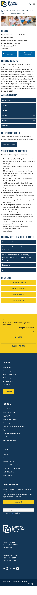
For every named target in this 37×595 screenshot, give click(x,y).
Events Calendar (18, 294)
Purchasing (6, 423)
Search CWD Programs (18, 288)
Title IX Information (9, 437)
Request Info (18, 502)
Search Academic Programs (18, 282)
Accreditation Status (9, 242)
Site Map (30, 584)
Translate (17, 513)
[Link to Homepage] (15, 4)
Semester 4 (6, 120)
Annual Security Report (10, 412)
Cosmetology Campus (10, 371)
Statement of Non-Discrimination (13, 426)
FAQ (3, 270)
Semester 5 (6, 126)
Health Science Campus (10, 374)
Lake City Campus (8, 385)
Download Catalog (19, 300)
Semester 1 (6, 105)
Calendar (5, 454)
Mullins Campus (7, 378)
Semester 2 (6, 110)
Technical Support (8, 475)
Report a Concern (8, 430)
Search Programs (18, 346)
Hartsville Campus (8, 381)
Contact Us (8, 391)
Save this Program (10, 54)
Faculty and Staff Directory (11, 468)
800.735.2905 (13, 560)
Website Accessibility (9, 440)
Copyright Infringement (10, 416)
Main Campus (7, 367)
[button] (31, 4)
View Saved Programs (28, 54)
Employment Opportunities (11, 465)
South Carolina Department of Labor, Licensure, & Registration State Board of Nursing (16, 257)
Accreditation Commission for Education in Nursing (16, 248)
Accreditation (7, 409)
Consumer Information (10, 458)
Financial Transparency (10, 419)
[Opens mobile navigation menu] (34, 4)
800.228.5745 (13, 558)
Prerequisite (6, 100)
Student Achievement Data (11, 433)
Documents (6, 265)
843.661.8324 (12, 555)
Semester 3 (6, 115)
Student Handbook (9, 472)
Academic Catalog (9, 145)
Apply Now (18, 337)
